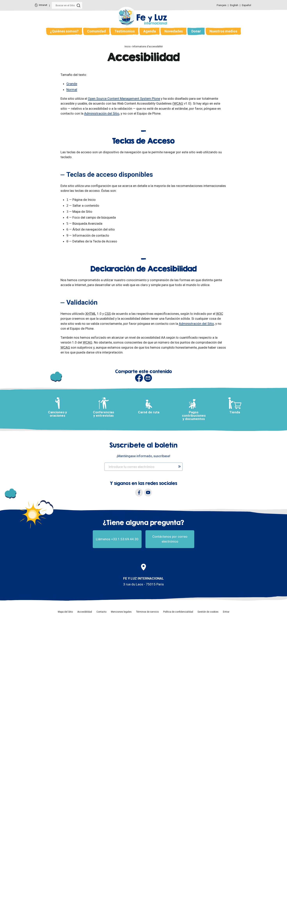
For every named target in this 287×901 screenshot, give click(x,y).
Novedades (173, 31)
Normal (71, 90)
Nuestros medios (223, 31)
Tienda (234, 412)
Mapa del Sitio (65, 611)
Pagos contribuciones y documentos (194, 415)
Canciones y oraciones (57, 413)
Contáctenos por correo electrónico (169, 539)
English (234, 5)
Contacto (101, 611)
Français (222, 5)
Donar (196, 31)
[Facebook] (139, 492)
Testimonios (124, 31)
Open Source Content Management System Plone (124, 99)
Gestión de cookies (208, 611)
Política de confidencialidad (178, 611)
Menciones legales (121, 611)
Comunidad (96, 31)
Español (246, 5)
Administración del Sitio (101, 113)
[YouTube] (148, 492)
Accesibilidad (84, 611)
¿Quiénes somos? (64, 31)
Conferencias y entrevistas (103, 413)
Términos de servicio (147, 611)
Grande (71, 84)
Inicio (127, 46)
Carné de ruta (148, 412)
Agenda (149, 31)
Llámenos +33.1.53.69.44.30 (117, 539)
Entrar (226, 611)
